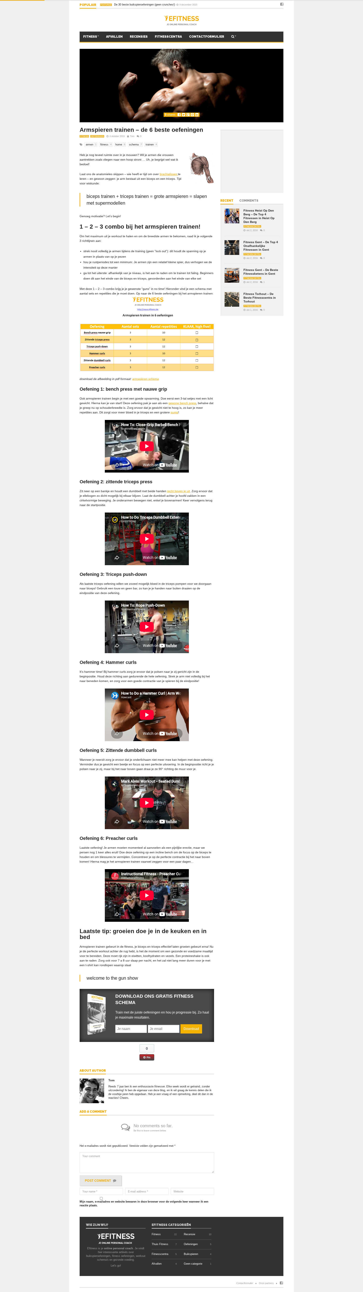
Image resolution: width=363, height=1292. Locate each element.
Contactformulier (206, 37)
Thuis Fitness (160, 1244)
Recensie (189, 1234)
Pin (148, 1057)
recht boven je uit (178, 491)
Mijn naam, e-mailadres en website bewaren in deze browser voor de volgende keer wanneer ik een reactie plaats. (144, 1203)
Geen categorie (193, 1263)
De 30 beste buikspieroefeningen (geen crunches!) (138, 4)
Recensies (139, 37)
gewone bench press (182, 403)
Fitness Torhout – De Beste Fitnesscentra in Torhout (259, 297)
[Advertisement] (251, 161)
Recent (226, 200)
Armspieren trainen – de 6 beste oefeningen (141, 130)
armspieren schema (145, 379)
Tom (132, 136)
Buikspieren (191, 1254)
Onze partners (266, 1283)
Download (191, 1029)
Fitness (90, 37)
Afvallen (114, 37)
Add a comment (93, 1112)
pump (174, 412)
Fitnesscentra (168, 37)
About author (93, 1070)
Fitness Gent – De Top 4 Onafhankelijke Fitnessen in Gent (260, 245)
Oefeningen (97, 136)
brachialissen (169, 174)
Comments (248, 200)
